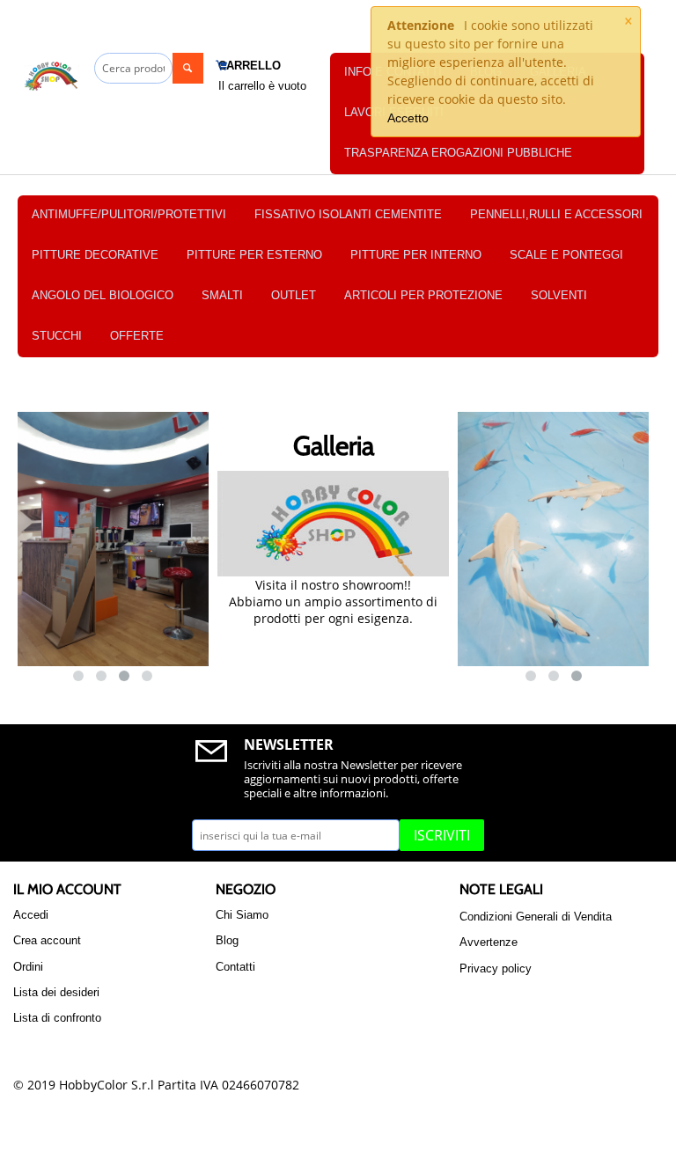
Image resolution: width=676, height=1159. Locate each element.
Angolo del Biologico (102, 295)
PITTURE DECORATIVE (95, 254)
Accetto (408, 118)
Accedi (30, 914)
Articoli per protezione (423, 295)
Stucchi (57, 335)
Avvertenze (488, 942)
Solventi (559, 295)
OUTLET (293, 295)
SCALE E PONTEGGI (566, 254)
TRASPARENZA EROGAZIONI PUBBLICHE (458, 152)
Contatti (235, 966)
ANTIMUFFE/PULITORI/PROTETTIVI (129, 214)
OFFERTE (137, 335)
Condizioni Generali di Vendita (535, 916)
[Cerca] (188, 68)
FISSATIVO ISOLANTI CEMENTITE (348, 214)
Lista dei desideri (56, 992)
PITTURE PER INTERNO (415, 254)
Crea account (47, 940)
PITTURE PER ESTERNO (254, 254)
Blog (227, 940)
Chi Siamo (242, 914)
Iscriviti (442, 835)
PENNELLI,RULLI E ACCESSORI (556, 214)
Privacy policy (495, 968)
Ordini (28, 966)
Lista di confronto (57, 1017)
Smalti (222, 295)
